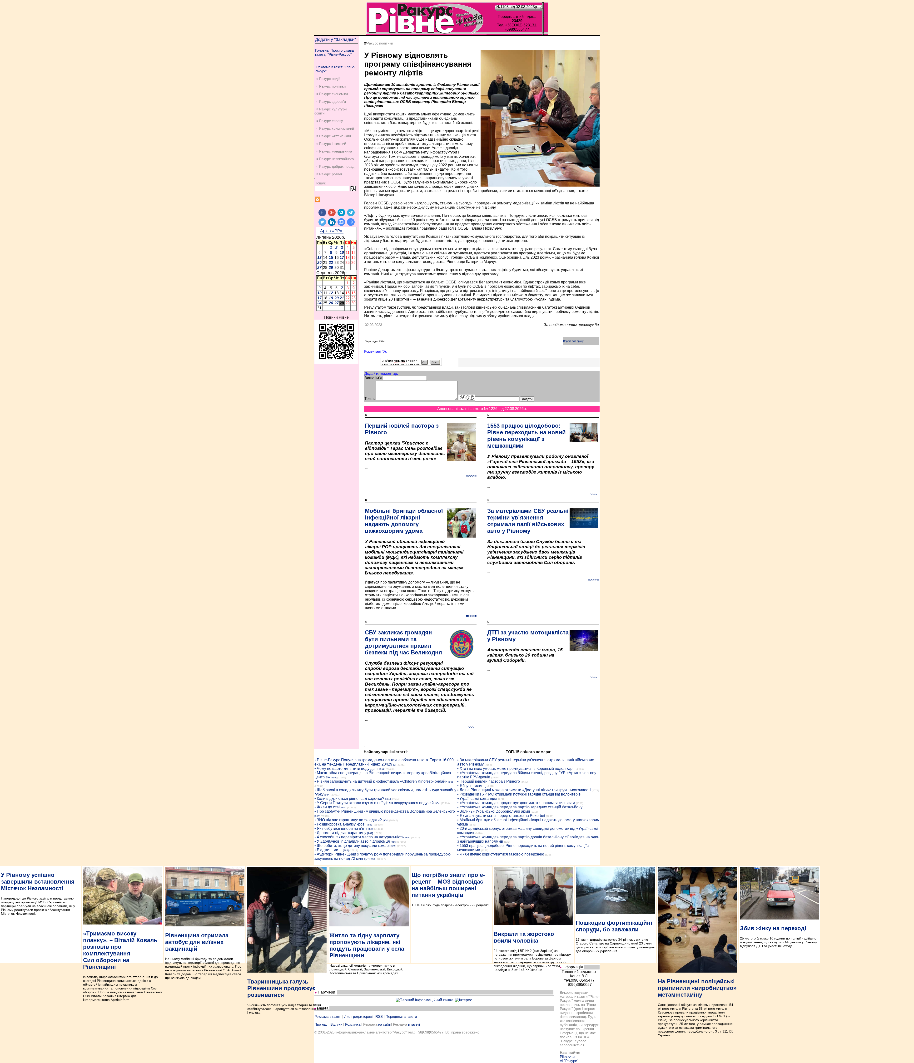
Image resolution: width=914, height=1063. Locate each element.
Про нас (321, 1024)
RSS (379, 1016)
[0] (394, 764)
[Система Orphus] (411, 364)
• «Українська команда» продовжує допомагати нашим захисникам (516, 803)
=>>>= (471, 476)
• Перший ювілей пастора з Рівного (488, 781)
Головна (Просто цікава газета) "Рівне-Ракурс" (334, 52)
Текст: (369, 399)
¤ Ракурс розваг (329, 174)
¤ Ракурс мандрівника (334, 151)
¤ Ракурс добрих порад (335, 166)
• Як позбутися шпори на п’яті (340, 828)
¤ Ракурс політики (331, 86)
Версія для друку (573, 341)
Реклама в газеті (327, 1016)
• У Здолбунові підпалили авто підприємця (352, 841)
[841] (370, 824)
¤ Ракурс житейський (333, 136)
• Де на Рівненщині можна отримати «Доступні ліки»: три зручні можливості (524, 790)
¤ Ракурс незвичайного (335, 159)
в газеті (414, 1024)
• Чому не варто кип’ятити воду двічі (346, 768)
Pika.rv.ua (567, 1057)
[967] (370, 833)
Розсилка (352, 1024)
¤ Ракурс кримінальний (335, 128)
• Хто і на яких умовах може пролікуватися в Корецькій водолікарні (516, 768)
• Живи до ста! (327, 807)
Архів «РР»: (331, 230)
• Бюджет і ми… (328, 850)
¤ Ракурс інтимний (331, 144)
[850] (370, 829)
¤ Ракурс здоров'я (331, 101)
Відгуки (336, 1024)
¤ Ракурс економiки (332, 94)
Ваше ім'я (373, 378)
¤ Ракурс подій (328, 79)
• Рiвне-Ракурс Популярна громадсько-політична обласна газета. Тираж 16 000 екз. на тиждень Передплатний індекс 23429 (384, 762)
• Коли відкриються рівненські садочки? (349, 798)
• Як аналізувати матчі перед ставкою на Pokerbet (501, 816)
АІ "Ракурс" (569, 1061)
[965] (334, 777)
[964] (382, 769)
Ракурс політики (380, 43)
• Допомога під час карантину (340, 833)
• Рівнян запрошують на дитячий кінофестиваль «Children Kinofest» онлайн (380, 781)
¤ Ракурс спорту (329, 121)
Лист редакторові (358, 1016)
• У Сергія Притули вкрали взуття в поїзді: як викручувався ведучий (374, 803)
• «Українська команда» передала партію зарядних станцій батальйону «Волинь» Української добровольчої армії (519, 809)
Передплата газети (401, 1016)
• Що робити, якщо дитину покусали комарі (352, 846)
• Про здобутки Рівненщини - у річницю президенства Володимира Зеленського (384, 811)
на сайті (384, 1024)
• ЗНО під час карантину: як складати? (348, 820)
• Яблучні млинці (472, 786)
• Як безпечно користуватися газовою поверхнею (500, 854)
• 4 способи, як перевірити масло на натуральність (359, 837)
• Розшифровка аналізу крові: (340, 824)
